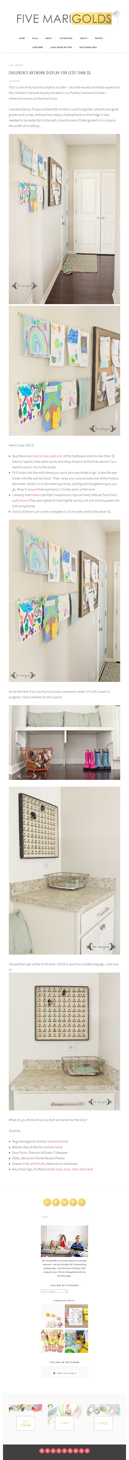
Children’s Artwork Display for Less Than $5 (50, 72)
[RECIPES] (70, 1450)
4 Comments (14, 81)
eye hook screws (38, 456)
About (48, 38)
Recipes (99, 38)
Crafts (83, 38)
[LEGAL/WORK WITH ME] (81, 1450)
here (51, 1141)
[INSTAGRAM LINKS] (87, 1450)
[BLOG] (47, 1450)
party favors (20, 500)
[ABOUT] (53, 1450)
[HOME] (41, 1450)
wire (59, 456)
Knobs (40, 1163)
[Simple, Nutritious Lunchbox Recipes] (52, 1316)
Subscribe (37, 47)
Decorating (66, 38)
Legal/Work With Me (61, 47)
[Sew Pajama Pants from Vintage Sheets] (52, 1341)
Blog (35, 38)
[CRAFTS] (64, 1450)
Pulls (26, 1163)
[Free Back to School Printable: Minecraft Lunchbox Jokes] (76, 1341)
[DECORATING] (58, 1450)
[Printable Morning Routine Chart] (76, 1316)
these (35, 495)
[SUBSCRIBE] (75, 1450)
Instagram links (88, 47)
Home (22, 38)
